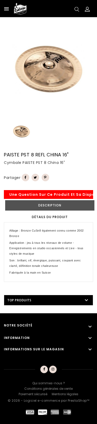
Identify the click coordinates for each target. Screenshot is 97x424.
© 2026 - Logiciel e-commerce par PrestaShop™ (48, 400)
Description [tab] (49, 205)
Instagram (53, 369)
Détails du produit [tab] (50, 217)
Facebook (44, 369)
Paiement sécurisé (33, 394)
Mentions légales (65, 394)
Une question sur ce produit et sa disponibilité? (51, 194)
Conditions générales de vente (48, 388)
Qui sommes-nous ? (48, 383)
